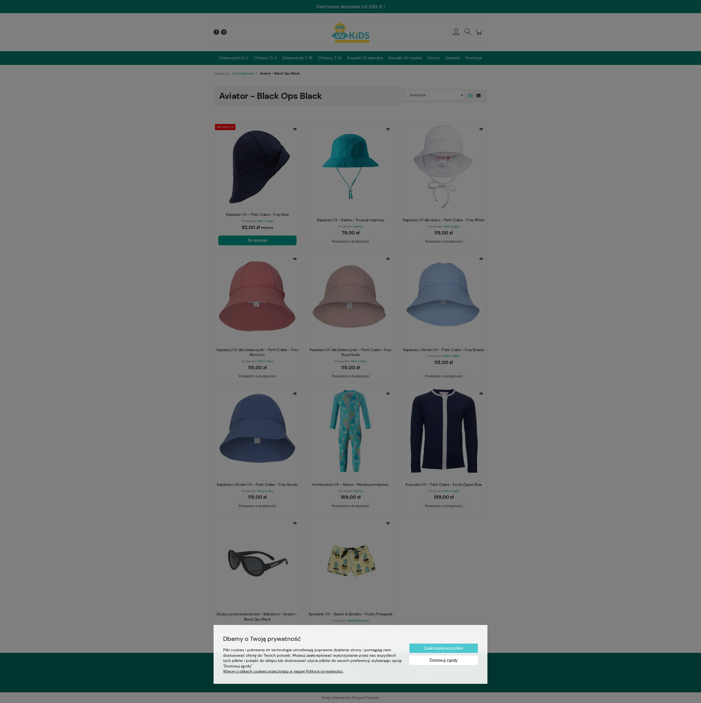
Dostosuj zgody (444, 660)
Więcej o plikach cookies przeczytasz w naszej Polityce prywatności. (283, 671)
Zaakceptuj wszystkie (443, 648)
